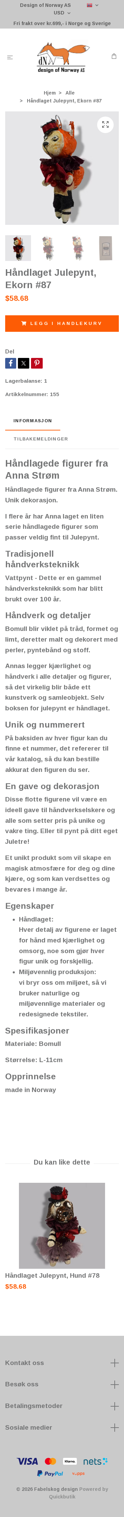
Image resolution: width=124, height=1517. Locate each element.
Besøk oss (22, 1384)
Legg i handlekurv (66, 323)
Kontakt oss (24, 1362)
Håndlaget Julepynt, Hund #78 (52, 1275)
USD (60, 12)
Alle (70, 93)
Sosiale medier (28, 1427)
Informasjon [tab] (32, 420)
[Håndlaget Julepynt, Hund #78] (62, 1226)
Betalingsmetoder (34, 1405)
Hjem (50, 93)
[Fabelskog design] (63, 56)
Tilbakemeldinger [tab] (40, 438)
